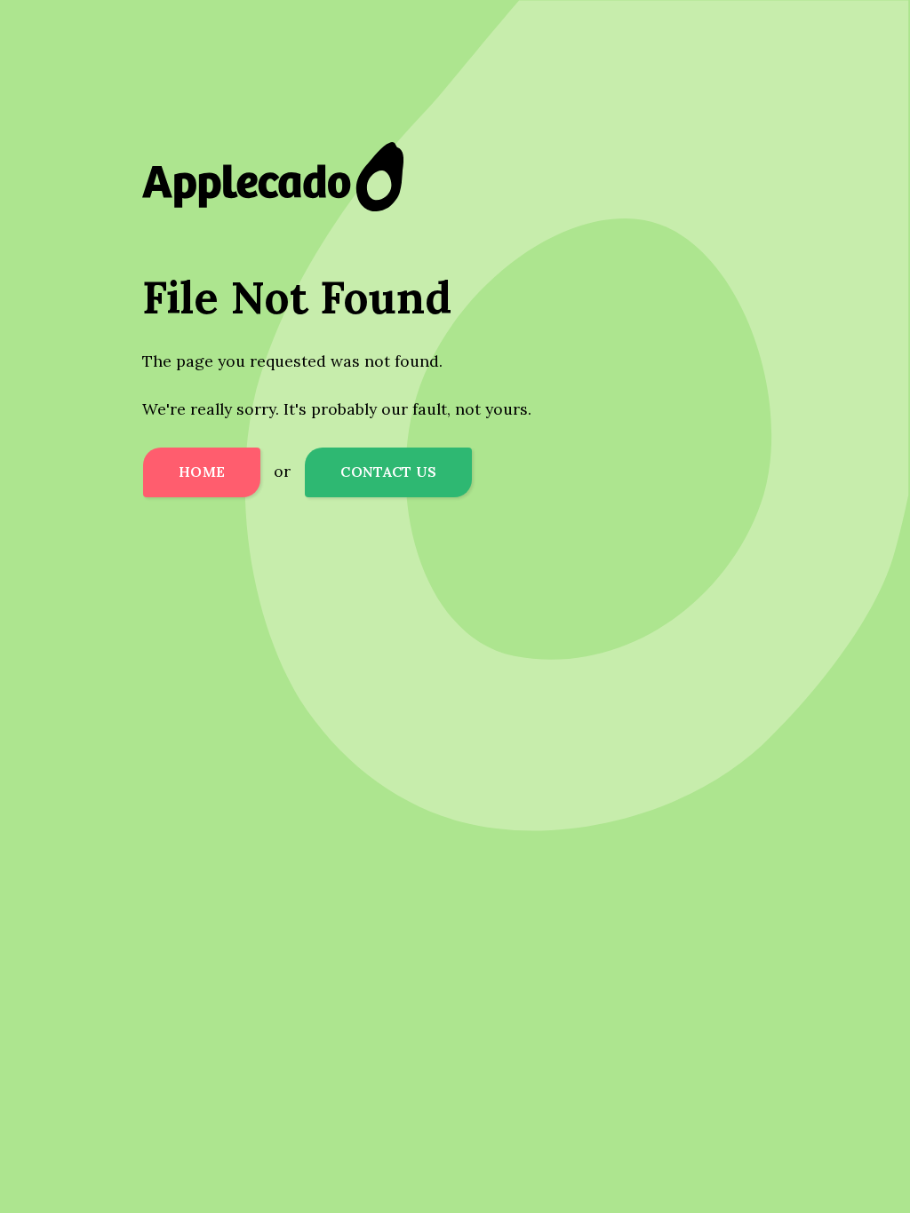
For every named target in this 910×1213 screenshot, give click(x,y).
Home (202, 471)
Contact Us (388, 471)
